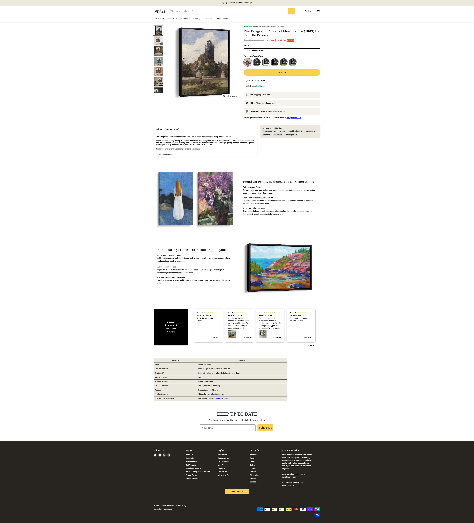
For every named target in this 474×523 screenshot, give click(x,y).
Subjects (184, 19)
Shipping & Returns (193, 468)
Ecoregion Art (291, 135)
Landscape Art (223, 461)
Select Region (237, 491)
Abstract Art (222, 455)
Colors (208, 19)
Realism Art (222, 472)
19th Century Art (269, 131)
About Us (189, 455)
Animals (253, 455)
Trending (196, 19)
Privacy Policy (191, 475)
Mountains (254, 475)
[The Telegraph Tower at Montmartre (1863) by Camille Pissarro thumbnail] (158, 30)
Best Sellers (172, 19)
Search (156, 506)
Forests (253, 472)
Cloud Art (266, 135)
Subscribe (265, 427)
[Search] (291, 11)
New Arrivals (159, 19)
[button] (192, 325)
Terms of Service (192, 479)
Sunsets (253, 482)
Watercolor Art (223, 475)
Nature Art (222, 468)
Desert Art (278, 135)
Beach (252, 458)
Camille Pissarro (295, 131)
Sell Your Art (191, 465)
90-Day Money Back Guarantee (198, 472)
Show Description (164, 155)
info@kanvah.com (220, 398)
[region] (255, 325)
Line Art (221, 465)
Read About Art (192, 461)
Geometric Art (223, 458)
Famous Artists (222, 19)
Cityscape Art (311, 131)
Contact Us (190, 458)
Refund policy (181, 506)
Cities (252, 461)
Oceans (253, 479)
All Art (282, 131)
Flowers (253, 468)
